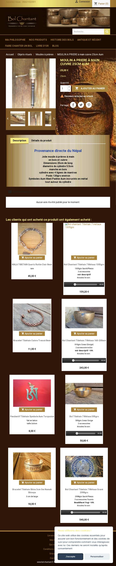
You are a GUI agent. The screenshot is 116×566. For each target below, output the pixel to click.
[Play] (66, 284)
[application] (84, 284)
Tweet (81, 105)
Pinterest (89, 105)
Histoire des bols (62, 39)
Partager (73, 105)
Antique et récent (89, 39)
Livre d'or (42, 45)
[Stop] (70, 284)
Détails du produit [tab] (41, 140)
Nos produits (38, 39)
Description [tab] (19, 140)
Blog (55, 45)
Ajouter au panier (90, 88)
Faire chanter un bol (18, 45)
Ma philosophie (15, 39)
